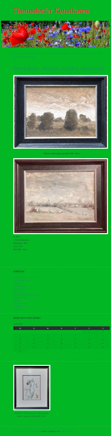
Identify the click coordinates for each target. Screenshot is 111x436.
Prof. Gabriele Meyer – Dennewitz (25, 277)
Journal (41, 53)
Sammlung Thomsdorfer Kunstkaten (25, 294)
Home (16, 53)
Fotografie (16, 300)
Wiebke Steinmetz (19, 286)
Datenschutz (30, 56)
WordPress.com (66, 431)
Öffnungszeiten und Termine (58, 53)
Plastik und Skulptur (20, 303)
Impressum (18, 56)
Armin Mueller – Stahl (21, 280)
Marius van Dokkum (20, 297)
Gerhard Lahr (18, 292)
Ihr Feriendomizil (78, 53)
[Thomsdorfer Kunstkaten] (55, 34)
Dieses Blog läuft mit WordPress (26, 431)
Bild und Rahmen (28, 53)
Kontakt (91, 53)
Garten (100, 53)
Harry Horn (17, 283)
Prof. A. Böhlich (19, 289)
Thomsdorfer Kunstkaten (51, 10)
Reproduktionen (18, 306)
